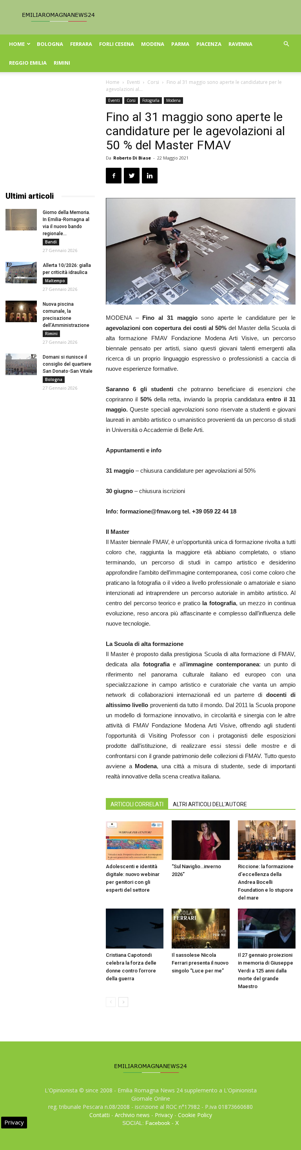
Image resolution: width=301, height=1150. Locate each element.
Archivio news (132, 1115)
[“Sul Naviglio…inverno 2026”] (200, 840)
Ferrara (81, 43)
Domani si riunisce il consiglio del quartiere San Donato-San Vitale (67, 364)
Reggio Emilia (28, 62)
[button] (286, 44)
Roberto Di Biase (132, 158)
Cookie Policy (195, 1115)
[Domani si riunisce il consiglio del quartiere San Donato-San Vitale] (21, 364)
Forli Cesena (116, 43)
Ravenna (240, 43)
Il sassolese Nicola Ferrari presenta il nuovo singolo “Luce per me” (200, 963)
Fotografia (151, 100)
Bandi (51, 242)
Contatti (99, 1115)
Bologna (50, 43)
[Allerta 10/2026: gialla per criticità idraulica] (21, 272)
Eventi (133, 82)
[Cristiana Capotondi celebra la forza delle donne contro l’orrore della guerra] (134, 928)
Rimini (62, 62)
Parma (180, 43)
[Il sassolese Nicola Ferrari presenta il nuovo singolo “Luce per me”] (200, 928)
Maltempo (55, 280)
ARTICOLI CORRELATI (137, 804)
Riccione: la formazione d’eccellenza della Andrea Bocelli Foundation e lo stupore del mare (266, 882)
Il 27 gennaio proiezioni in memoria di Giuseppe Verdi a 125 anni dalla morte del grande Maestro (265, 970)
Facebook (157, 1123)
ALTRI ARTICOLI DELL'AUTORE (210, 804)
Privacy (164, 1115)
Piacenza (208, 43)
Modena (152, 43)
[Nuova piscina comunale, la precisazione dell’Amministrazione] (21, 311)
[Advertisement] (50, 136)
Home (17, 43)
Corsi (153, 82)
